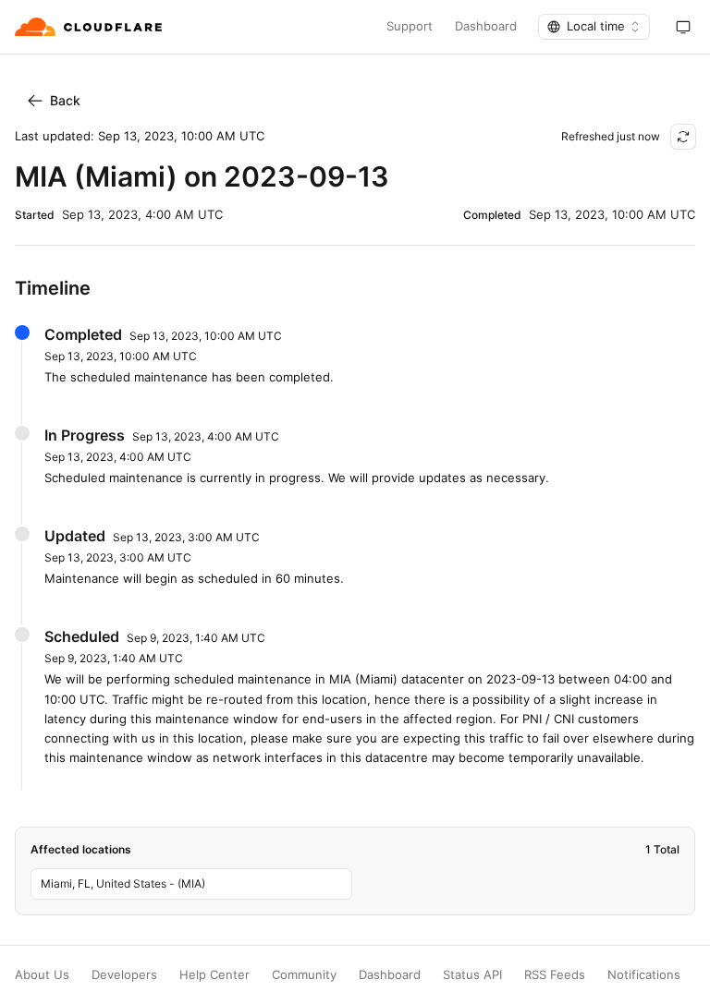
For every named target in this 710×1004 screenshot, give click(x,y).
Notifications (643, 975)
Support (409, 26)
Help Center (214, 975)
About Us (42, 975)
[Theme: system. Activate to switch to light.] (683, 27)
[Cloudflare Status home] (90, 27)
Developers (124, 975)
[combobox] (594, 27)
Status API (472, 975)
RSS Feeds (554, 975)
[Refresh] (683, 137)
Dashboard (486, 26)
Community (304, 975)
